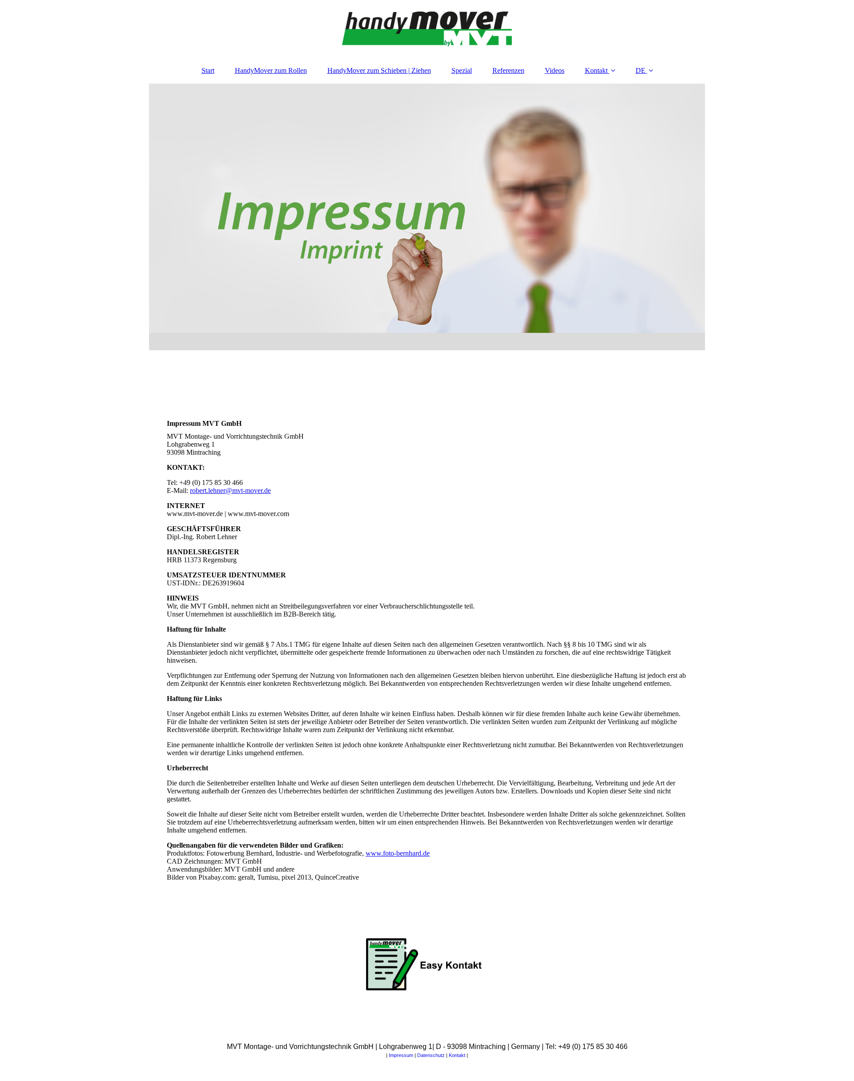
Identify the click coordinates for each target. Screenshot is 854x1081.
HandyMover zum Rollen (271, 70)
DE (640, 70)
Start (207, 70)
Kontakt (596, 70)
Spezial (461, 70)
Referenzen (508, 70)
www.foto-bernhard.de (398, 853)
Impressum (401, 1055)
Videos (554, 70)
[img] (427, 29)
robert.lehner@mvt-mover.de (230, 490)
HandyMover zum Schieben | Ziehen (379, 70)
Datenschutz (431, 1055)
